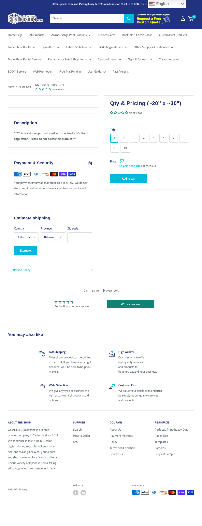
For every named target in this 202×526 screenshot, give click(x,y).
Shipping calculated (130, 166)
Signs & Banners (138, 59)
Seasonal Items (107, 59)
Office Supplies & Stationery (151, 47)
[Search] (129, 18)
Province (46, 228)
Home (11, 86)
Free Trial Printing (70, 71)
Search (77, 429)
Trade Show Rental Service (24, 59)
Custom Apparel (169, 59)
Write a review (130, 304)
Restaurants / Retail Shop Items (67, 59)
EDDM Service (17, 71)
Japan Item (48, 47)
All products (25, 86)
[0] (190, 18)
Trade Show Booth (19, 47)
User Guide (94, 71)
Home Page (15, 35)
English (162, 4)
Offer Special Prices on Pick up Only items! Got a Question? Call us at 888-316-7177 (101, 4)
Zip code (72, 228)
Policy (113, 442)
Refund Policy (21, 270)
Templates (161, 442)
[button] (43, 89)
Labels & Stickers (76, 47)
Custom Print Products (173, 35)
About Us (115, 429)
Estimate (25, 250)
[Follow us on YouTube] (83, 492)
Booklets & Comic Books (137, 35)
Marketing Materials (110, 47)
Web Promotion (42, 71)
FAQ (76, 442)
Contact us (116, 454)
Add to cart (128, 178)
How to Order (81, 435)
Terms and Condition (122, 448)
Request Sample (165, 454)
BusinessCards (106, 35)
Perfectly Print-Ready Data (171, 429)
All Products (36, 35)
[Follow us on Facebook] (76, 492)
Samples (160, 448)
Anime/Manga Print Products (69, 35)
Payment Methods (121, 435)
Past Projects (121, 71)
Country (19, 228)
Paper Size (161, 435)
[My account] (183, 18)
